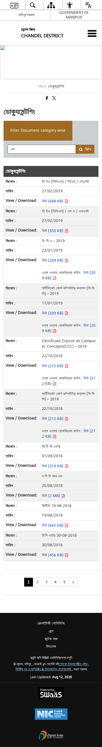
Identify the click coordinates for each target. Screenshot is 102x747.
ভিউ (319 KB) (53, 466)
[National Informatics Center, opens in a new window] (51, 714)
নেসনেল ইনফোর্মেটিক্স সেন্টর (73, 664)
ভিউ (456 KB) (53, 555)
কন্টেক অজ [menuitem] (51, 639)
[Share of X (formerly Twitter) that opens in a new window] (54, 99)
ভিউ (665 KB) (53, 525)
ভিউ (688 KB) (53, 201)
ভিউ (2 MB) (51, 496)
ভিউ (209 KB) (53, 260)
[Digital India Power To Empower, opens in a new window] (51, 736)
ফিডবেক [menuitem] (51, 646)
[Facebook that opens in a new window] (47, 99)
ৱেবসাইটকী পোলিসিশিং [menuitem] (51, 623)
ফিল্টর (88, 149)
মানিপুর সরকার (26, 14)
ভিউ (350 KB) (53, 231)
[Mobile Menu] (92, 33)
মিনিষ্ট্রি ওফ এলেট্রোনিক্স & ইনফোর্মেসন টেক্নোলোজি (44, 669)
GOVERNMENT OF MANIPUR (74, 15)
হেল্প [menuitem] (51, 631)
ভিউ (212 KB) (53, 366)
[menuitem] (14, 5)
